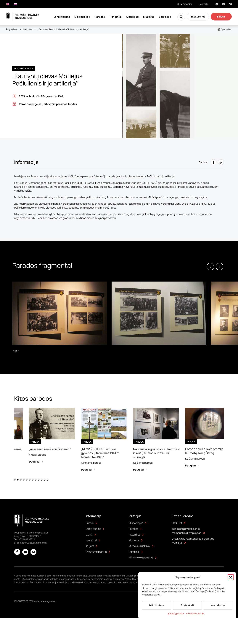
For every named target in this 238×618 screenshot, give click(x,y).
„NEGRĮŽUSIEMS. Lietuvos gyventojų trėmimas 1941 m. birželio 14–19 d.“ (91, 453)
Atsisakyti (187, 605)
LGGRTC (177, 523)
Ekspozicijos (82, 16)
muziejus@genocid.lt (36, 542)
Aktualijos (132, 16)
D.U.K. (89, 534)
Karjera (90, 546)
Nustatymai (217, 605)
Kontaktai (204, 4)
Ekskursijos (198, 16)
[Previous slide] (210, 266)
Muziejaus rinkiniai (139, 546)
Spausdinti (226, 29)
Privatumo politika (195, 613)
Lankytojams (62, 16)
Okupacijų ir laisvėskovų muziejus (27, 16)
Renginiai (116, 16)
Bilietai (221, 16)
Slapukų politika (176, 613)
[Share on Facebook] (213, 162)
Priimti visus (157, 605)
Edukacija (165, 16)
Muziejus (149, 16)
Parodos (100, 16)
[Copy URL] (221, 162)
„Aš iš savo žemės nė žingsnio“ (41, 449)
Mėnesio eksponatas (141, 557)
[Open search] (181, 16)
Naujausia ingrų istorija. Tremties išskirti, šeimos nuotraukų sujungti (147, 453)
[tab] (15, 480)
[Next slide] (219, 266)
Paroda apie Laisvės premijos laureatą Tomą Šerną (196, 451)
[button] (230, 577)
